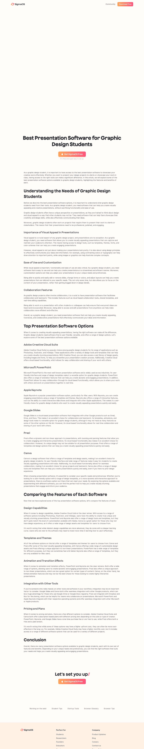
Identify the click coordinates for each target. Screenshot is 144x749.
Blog (94, 738)
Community (110, 4)
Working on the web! (38, 709)
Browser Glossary (91, 709)
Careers (95, 742)
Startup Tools (73, 709)
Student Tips (57, 709)
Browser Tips (109, 709)
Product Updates (99, 734)
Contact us (96, 746)
